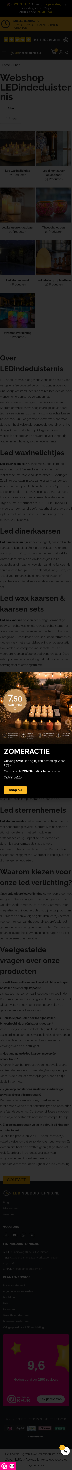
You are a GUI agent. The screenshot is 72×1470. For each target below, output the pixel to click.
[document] (36, 735)
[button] (66, 677)
